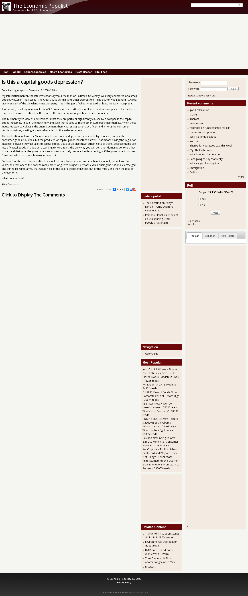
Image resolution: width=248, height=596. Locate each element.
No (203, 204)
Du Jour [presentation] (210, 235)
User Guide (151, 353)
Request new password (202, 95)
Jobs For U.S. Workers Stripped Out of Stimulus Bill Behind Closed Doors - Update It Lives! (161, 373)
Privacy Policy (124, 582)
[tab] (194, 235)
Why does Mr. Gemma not (205, 154)
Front (6, 72)
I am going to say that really (206, 159)
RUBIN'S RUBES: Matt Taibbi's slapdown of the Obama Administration (160, 422)
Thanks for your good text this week (211, 145)
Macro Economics (61, 72)
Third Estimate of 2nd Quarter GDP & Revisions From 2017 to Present (161, 464)
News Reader (84, 72)
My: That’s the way (201, 150)
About (17, 72)
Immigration (197, 168)
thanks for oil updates (202, 132)
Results (192, 224)
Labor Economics (35, 72)
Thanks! (194, 119)
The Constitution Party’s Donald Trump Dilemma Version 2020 (159, 206)
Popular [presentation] (194, 235)
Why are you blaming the (204, 163)
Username (194, 82)
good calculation (199, 110)
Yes (204, 198)
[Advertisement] (124, 41)
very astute (196, 123)
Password (194, 88)
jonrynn (21, 90)
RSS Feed (101, 72)
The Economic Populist (40, 5)
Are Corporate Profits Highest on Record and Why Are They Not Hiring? (160, 453)
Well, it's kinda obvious (203, 136)
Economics (14, 184)
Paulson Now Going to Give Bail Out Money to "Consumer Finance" (160, 441)
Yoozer (194, 141)
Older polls (194, 220)
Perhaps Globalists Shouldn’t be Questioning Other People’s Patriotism (161, 218)
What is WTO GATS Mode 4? (159, 384)
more (241, 176)
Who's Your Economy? (156, 411)
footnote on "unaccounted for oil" (210, 127)
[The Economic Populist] (6, 10)
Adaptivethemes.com (137, 592)
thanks (194, 114)
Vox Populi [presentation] (227, 235)
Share (120, 189)
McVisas (150, 566)
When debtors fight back (157, 430)
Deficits (194, 172)
